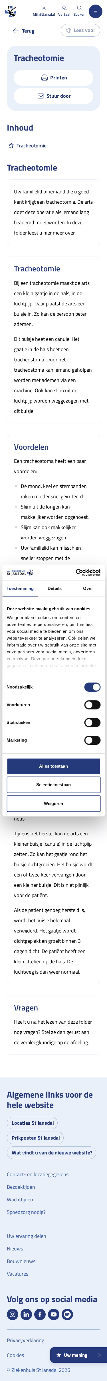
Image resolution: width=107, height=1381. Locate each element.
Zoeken (79, 14)
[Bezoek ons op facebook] (40, 1314)
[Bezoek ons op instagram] (12, 1314)
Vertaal (64, 14)
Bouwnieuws (21, 1261)
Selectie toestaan (53, 784)
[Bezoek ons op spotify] (67, 1314)
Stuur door (59, 96)
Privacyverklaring (25, 1340)
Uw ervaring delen (26, 1236)
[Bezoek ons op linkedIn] (26, 1314)
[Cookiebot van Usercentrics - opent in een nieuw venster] (76, 572)
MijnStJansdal (44, 14)
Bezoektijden (21, 1187)
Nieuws (15, 1248)
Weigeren (53, 803)
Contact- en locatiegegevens (37, 1174)
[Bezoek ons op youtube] (53, 1314)
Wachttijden (20, 1199)
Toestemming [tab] (20, 588)
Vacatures (17, 1274)
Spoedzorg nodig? (26, 1212)
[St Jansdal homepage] (10, 11)
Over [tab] (88, 588)
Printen (58, 77)
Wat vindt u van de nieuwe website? (52, 1152)
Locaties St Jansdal (33, 1123)
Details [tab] (55, 588)
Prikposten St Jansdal (36, 1138)
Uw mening (75, 1355)
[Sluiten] (99, 1355)
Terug (28, 31)
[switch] (92, 704)
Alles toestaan (53, 766)
